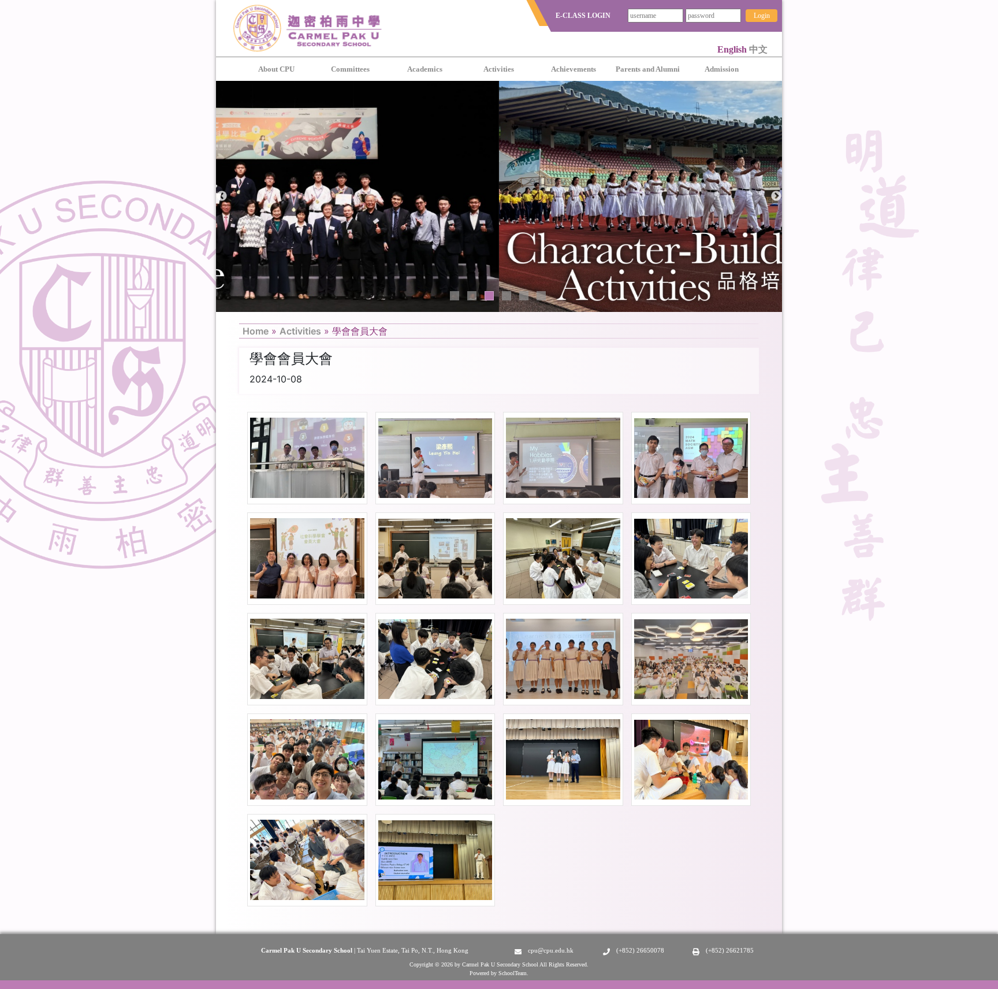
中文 (758, 49)
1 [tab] (454, 295)
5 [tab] (523, 295)
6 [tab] (541, 295)
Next (776, 196)
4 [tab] (506, 295)
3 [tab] (489, 295)
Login (762, 16)
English (733, 49)
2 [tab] (471, 295)
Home (256, 331)
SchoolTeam (512, 973)
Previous (222, 196)
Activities (300, 331)
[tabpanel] (499, 196)
